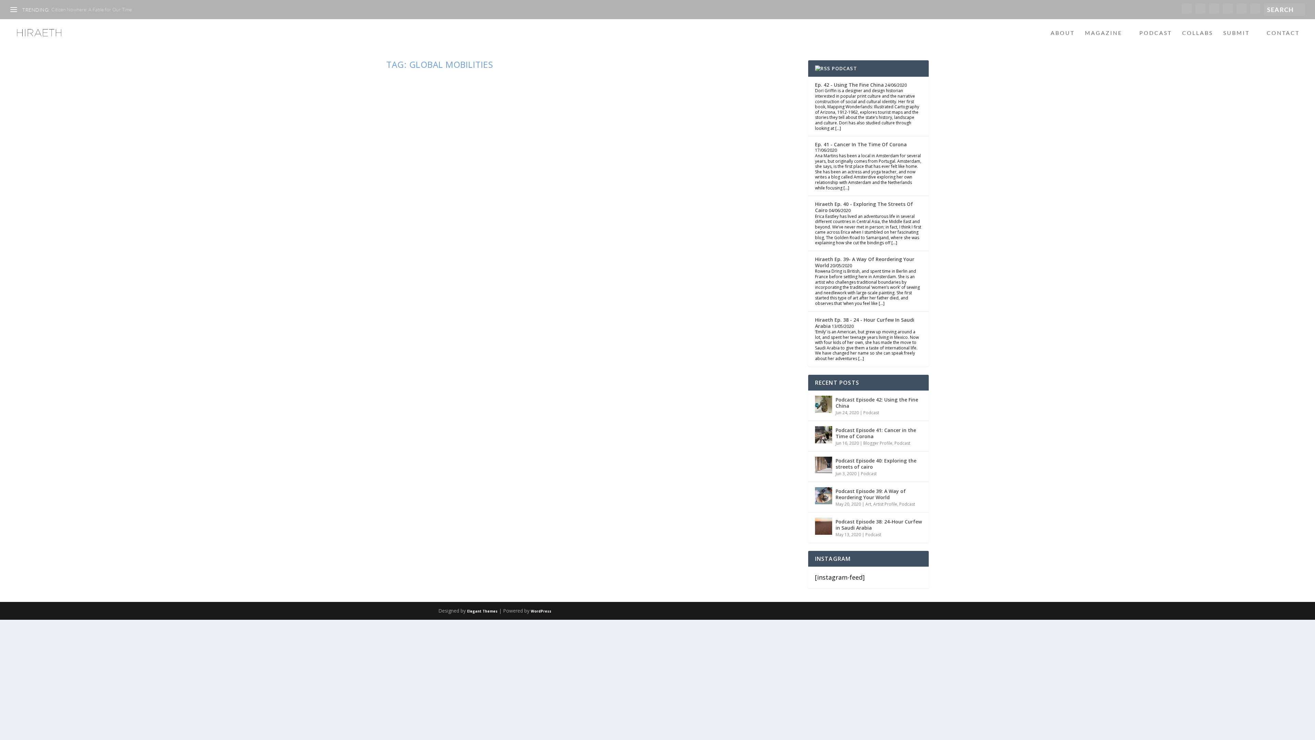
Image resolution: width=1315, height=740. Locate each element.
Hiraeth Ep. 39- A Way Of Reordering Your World (864, 262)
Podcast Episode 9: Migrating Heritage (485, 216)
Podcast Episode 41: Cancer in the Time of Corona (876, 433)
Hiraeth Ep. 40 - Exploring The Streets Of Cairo (864, 207)
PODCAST (844, 68)
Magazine (1103, 33)
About (1063, 33)
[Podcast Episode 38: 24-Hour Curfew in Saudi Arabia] (823, 526)
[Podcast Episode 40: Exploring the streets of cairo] (823, 465)
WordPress (541, 611)
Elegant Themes (482, 611)
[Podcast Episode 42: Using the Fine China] (823, 404)
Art (868, 504)
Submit (1236, 33)
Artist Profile (885, 504)
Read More (415, 261)
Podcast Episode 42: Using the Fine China (877, 402)
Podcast (1155, 33)
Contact (1283, 33)
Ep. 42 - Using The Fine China (849, 85)
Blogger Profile (877, 443)
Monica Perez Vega (417, 230)
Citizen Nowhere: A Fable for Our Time (91, 9)
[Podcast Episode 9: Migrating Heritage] (507, 138)
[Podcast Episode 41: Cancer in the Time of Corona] (823, 434)
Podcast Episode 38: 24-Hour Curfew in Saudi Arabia (879, 524)
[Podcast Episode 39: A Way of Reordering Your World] (823, 495)
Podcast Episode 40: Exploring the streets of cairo (876, 463)
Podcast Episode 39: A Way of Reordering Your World (871, 494)
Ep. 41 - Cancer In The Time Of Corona (861, 144)
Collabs (1197, 33)
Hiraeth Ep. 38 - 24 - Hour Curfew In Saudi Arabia (864, 323)
